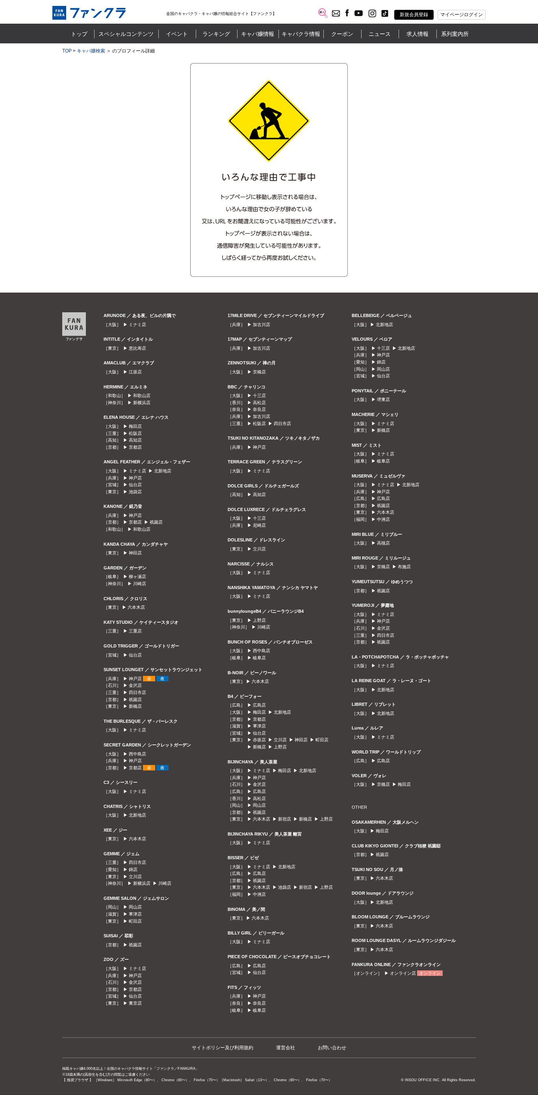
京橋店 (259, 371)
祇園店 (156, 522)
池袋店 (135, 491)
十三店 (259, 395)
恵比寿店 (137, 348)
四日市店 (137, 692)
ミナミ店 (137, 324)
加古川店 (261, 324)
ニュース (380, 34)
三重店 (135, 631)
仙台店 (135, 484)
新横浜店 (141, 402)
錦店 (133, 869)
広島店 (259, 705)
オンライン (430, 973)
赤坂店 (259, 739)
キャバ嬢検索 (91, 51)
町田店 (135, 921)
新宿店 (284, 819)
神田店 (135, 552)
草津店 (135, 914)
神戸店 (135, 478)
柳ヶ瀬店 (137, 576)
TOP (67, 51)
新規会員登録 (414, 14)
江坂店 (135, 371)
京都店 (135, 447)
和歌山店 (141, 395)
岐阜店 (259, 657)
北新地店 (162, 470)
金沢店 (135, 685)
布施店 (404, 566)
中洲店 (259, 894)
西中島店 (137, 754)
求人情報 (417, 34)
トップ (79, 34)
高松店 (259, 402)
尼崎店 (259, 525)
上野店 (259, 620)
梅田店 (135, 426)
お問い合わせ (332, 1047)
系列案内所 (455, 34)
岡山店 (135, 907)
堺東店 (383, 399)
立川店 (135, 876)
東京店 (135, 1003)
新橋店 (135, 706)
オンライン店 (403, 973)
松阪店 (135, 433)
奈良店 (259, 409)
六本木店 (136, 607)
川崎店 (139, 583)
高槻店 (383, 543)
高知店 (135, 440)
